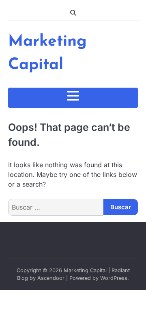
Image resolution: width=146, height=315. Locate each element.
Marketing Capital (85, 270)
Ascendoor (50, 278)
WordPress (113, 278)
